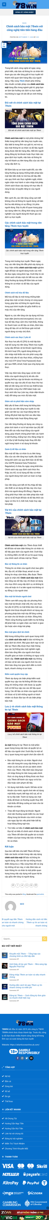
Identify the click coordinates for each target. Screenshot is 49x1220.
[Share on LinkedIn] (36, 885)
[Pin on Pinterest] (31, 885)
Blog (24, 23)
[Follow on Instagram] (22, 1058)
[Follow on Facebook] (18, 1058)
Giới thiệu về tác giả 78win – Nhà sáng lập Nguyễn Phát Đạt (28, 965)
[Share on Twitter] (22, 885)
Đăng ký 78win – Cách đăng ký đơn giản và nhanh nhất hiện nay (27, 996)
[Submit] (44, 938)
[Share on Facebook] (18, 885)
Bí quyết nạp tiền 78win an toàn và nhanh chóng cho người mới (12, 922)
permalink (40, 894)
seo (37, 37)
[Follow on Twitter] (27, 1058)
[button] (4, 4)
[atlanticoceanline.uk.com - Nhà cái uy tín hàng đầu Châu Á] (24, 4)
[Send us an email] (31, 1058)
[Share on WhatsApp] (13, 885)
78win (22, 81)
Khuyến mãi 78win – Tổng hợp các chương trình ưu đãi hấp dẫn (24, 955)
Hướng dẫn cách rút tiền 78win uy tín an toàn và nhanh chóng (36, 922)
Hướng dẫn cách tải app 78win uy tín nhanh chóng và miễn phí (25, 986)
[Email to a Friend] (27, 885)
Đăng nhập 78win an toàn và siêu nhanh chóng (27, 975)
